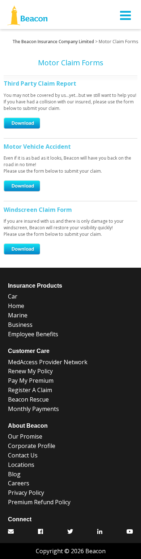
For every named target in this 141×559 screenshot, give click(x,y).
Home (16, 306)
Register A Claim (30, 390)
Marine (17, 315)
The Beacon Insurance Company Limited (53, 41)
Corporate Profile (31, 446)
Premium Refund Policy (39, 502)
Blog (14, 474)
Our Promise (25, 436)
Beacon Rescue (28, 399)
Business (20, 325)
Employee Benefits (33, 334)
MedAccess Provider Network (47, 362)
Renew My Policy (30, 371)
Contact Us (23, 455)
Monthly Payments (33, 409)
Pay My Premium (31, 381)
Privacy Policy (26, 493)
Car (12, 296)
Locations (21, 465)
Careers (18, 483)
